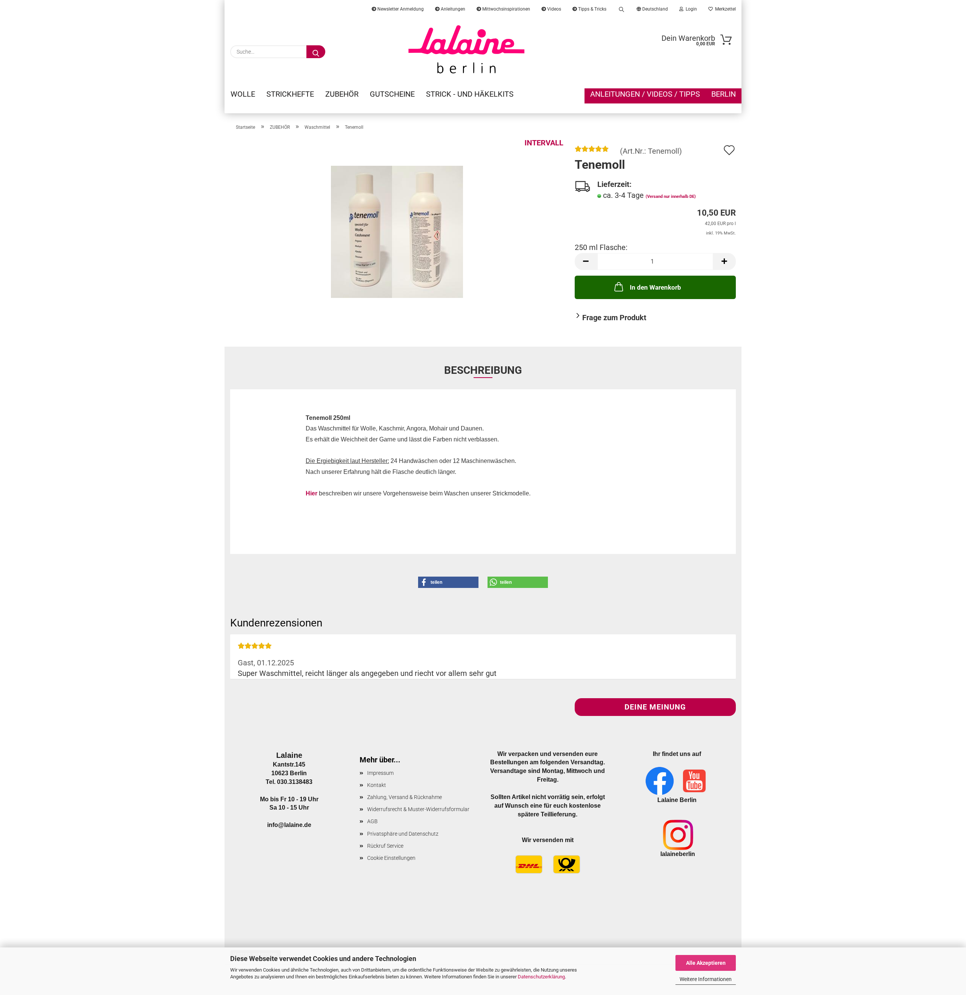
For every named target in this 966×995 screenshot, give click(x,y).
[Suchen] (621, 7)
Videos (553, 9)
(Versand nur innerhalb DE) (671, 196)
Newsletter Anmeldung (400, 9)
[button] (586, 261)
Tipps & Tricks (591, 9)
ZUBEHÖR (341, 94)
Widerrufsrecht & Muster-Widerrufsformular (418, 809)
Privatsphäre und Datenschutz (402, 834)
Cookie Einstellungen (391, 858)
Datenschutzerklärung (541, 977)
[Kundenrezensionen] (592, 151)
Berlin (723, 94)
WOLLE (243, 94)
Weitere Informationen (706, 979)
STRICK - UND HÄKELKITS (470, 94)
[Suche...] (315, 51)
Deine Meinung (655, 706)
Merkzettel (724, 9)
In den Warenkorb (655, 287)
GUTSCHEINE (392, 94)
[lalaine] (467, 49)
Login (690, 9)
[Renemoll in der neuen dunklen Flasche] (397, 231)
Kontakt (376, 785)
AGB (372, 821)
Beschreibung (483, 370)
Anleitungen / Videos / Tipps (645, 94)
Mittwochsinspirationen (505, 9)
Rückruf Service (385, 846)
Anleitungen (452, 9)
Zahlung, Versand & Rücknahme (404, 797)
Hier (311, 493)
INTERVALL (544, 142)
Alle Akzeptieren (706, 963)
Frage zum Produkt (614, 317)
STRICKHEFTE (290, 94)
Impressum (380, 773)
